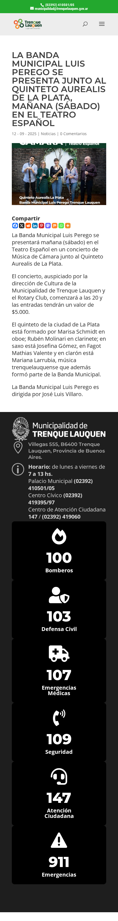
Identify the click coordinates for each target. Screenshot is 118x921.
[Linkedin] (35, 225)
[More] (68, 225)
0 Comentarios (73, 133)
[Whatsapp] (61, 225)
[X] (21, 225)
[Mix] (54, 225)
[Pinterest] (41, 225)
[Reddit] (28, 225)
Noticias (48, 133)
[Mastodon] (48, 225)
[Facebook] (15, 225)
